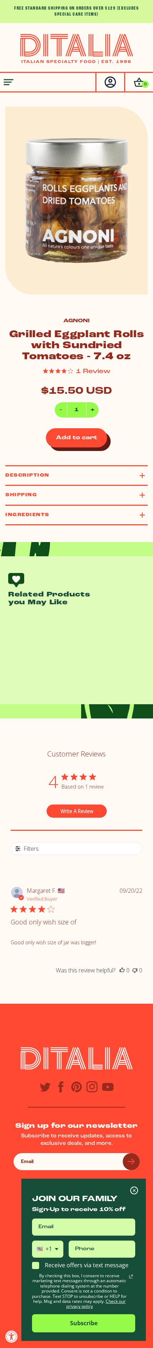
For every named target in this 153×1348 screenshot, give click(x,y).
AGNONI (76, 321)
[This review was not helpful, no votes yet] (134, 970)
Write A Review (76, 811)
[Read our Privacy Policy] (131, 1276)
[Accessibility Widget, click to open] (12, 1336)
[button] (138, 82)
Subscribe (83, 1323)
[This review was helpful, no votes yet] (122, 970)
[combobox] (47, 1249)
